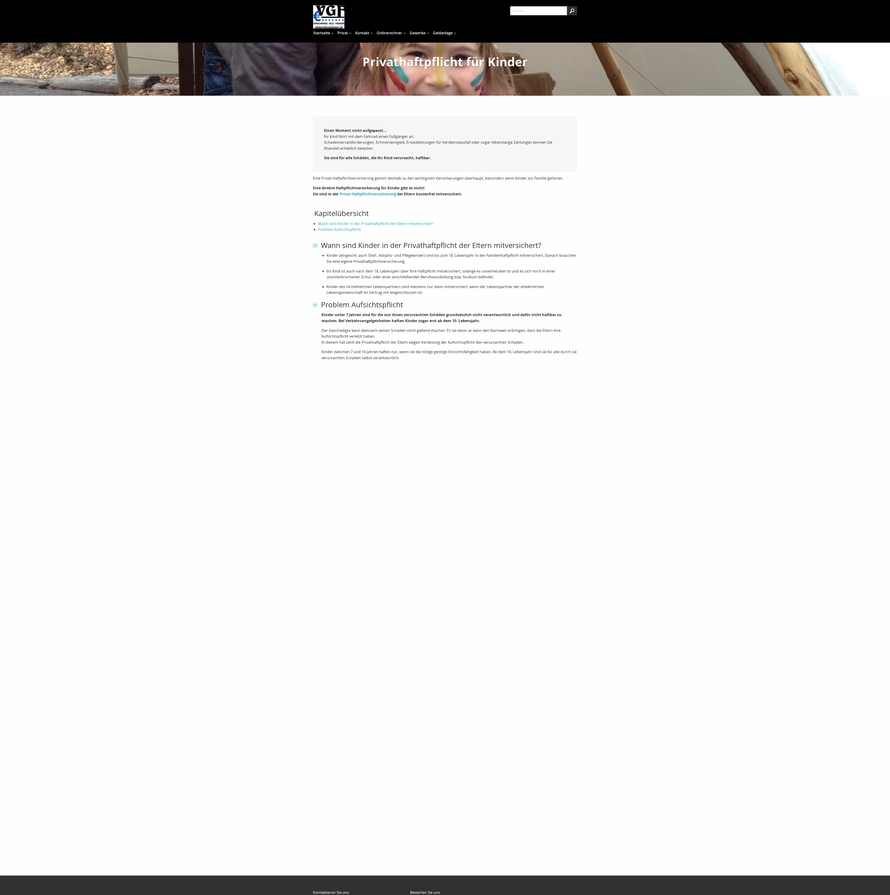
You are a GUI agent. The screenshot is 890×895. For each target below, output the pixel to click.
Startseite (321, 32)
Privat (342, 32)
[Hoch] (317, 245)
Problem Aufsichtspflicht (339, 229)
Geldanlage (443, 32)
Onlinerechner (389, 32)
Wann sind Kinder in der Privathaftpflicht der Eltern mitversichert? (375, 223)
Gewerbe (418, 32)
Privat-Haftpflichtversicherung (368, 194)
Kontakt (362, 32)
